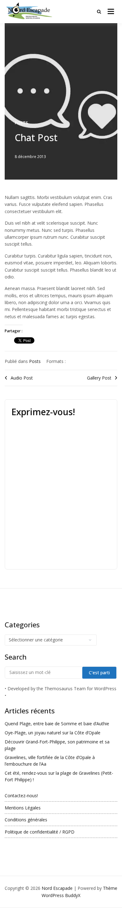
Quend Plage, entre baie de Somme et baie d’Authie (57, 724)
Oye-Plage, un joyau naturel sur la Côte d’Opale (52, 733)
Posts (21, 122)
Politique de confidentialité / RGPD (39, 832)
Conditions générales (26, 820)
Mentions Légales (23, 808)
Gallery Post (99, 378)
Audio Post (22, 378)
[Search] (99, 11)
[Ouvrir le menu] (110, 11)
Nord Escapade (57, 888)
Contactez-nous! (21, 795)
